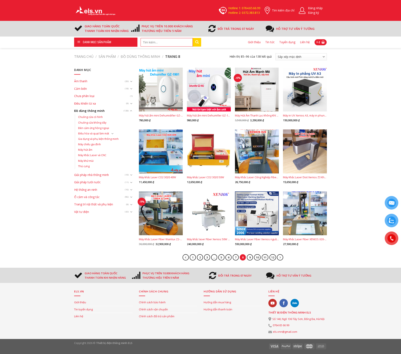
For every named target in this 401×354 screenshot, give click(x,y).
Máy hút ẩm (85, 150)
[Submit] (197, 42)
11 (265, 257)
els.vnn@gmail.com (285, 332)
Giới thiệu (254, 42)
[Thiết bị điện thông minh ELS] (95, 10)
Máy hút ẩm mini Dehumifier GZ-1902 (209, 115)
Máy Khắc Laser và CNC (92, 155)
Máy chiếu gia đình (89, 144)
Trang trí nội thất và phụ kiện (93, 204)
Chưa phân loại (84, 96)
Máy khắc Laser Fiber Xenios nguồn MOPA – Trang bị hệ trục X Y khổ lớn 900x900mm (257, 239)
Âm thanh (80, 81)
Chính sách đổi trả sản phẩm (156, 316)
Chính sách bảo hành (152, 302)
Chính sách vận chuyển (153, 309)
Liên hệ (305, 42)
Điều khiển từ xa (85, 103)
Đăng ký (313, 13)
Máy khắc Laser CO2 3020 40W (157, 177)
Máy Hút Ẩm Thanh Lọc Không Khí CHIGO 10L (257, 115)
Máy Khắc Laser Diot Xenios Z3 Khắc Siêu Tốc (305, 177)
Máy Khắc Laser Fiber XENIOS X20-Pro (305, 239)
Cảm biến (80, 89)
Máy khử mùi (86, 161)
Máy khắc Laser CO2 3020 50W (205, 177)
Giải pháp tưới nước (87, 182)
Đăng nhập (315, 8)
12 (272, 257)
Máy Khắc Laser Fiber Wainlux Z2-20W (161, 239)
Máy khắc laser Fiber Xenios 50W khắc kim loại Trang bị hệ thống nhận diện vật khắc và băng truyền (209, 239)
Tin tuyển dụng (83, 309)
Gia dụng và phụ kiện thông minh (98, 139)
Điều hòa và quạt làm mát (93, 133)
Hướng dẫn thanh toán (218, 309)
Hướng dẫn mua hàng (217, 302)
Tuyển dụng (287, 42)
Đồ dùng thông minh (140, 56)
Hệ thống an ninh (85, 190)
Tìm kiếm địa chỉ (283, 10)
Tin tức (270, 42)
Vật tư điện (81, 212)
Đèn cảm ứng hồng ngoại (93, 128)
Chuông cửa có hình (90, 117)
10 (257, 257)
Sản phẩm (107, 56)
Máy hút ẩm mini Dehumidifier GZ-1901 (161, 115)
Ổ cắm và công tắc (87, 197)
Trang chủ (84, 56)
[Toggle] (131, 81)
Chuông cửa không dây (92, 122)
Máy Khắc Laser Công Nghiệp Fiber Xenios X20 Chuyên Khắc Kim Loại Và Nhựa (257, 177)
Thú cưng (84, 166)
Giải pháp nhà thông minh (91, 175)
